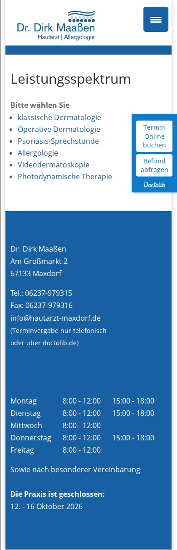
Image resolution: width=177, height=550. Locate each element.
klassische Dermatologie (59, 117)
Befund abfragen (154, 165)
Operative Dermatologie (59, 129)
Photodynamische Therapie (65, 177)
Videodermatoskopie (53, 165)
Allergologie (38, 153)
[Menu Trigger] (155, 19)
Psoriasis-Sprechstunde (58, 141)
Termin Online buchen (154, 136)
